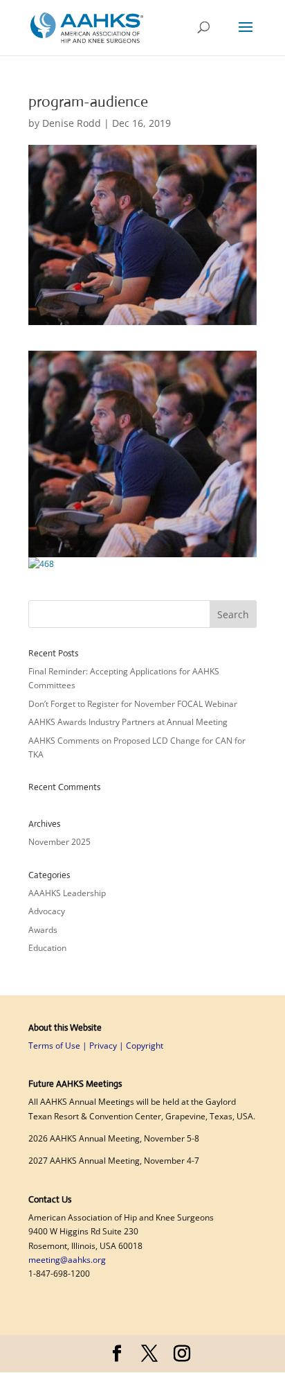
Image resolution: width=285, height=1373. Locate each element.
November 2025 (59, 842)
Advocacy (46, 911)
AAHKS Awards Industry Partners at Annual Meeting (129, 722)
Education (47, 948)
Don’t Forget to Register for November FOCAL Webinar (133, 704)
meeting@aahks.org (67, 1260)
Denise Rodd (71, 123)
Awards (42, 930)
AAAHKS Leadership (67, 893)
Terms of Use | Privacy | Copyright (95, 1045)
